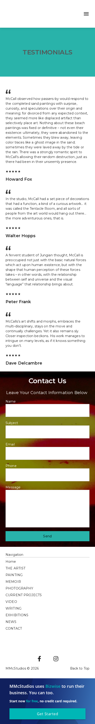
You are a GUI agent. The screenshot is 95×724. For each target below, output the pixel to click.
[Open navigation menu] (84, 13)
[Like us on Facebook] (39, 658)
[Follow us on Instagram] (55, 658)
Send (47, 536)
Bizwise (52, 686)
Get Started (47, 713)
